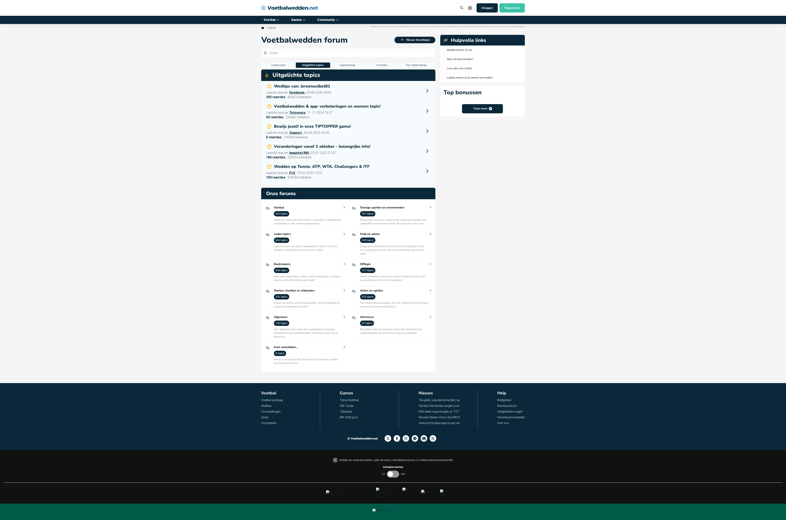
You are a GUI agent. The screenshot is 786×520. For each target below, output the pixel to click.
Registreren (512, 8)
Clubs (265, 417)
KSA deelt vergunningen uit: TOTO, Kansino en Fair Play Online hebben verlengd (441, 411)
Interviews (367, 317)
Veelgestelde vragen (510, 411)
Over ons (503, 423)
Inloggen (487, 8)
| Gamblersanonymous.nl (405, 460)
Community (326, 20)
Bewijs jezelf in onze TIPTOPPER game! (312, 126)
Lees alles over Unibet (459, 68)
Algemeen (280, 317)
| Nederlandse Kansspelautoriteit (436, 460)
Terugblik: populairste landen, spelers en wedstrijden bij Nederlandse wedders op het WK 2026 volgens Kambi (441, 400)
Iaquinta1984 (299, 153)
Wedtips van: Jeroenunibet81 (302, 86)
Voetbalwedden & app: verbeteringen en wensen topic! (327, 106)
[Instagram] (407, 438)
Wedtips (266, 405)
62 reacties (274, 117)
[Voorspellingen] (434, 438)
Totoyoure (297, 113)
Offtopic (365, 264)
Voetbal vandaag (272, 400)
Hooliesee (297, 92)
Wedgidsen (504, 400)
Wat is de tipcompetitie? (460, 59)
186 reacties (275, 157)
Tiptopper (346, 411)
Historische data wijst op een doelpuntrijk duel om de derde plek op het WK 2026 (441, 423)
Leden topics (282, 234)
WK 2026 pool (349, 417)
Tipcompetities (349, 400)
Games (296, 20)
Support (296, 133)
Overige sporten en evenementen (382, 207)
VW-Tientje (346, 405)
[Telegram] (416, 438)
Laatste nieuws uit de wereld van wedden (470, 77)
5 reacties (274, 137)
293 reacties (275, 97)
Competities (269, 423)
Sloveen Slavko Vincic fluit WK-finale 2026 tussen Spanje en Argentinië (441, 417)
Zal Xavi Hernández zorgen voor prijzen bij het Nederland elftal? (441, 405)
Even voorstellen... (286, 347)
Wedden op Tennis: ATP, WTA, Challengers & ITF (321, 166)
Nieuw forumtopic (418, 40)
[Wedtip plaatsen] (462, 8)
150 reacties (275, 177)
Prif (292, 173)
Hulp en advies (370, 234)
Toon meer (480, 108)
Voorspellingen (271, 411)
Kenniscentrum (507, 405)
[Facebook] (398, 438)
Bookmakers (282, 264)
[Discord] (425, 438)
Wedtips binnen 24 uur (459, 50)
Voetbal (270, 20)
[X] (389, 438)
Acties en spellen (371, 290)
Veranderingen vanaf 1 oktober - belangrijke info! (322, 146)
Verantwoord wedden (511, 417)
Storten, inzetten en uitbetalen (294, 290)
